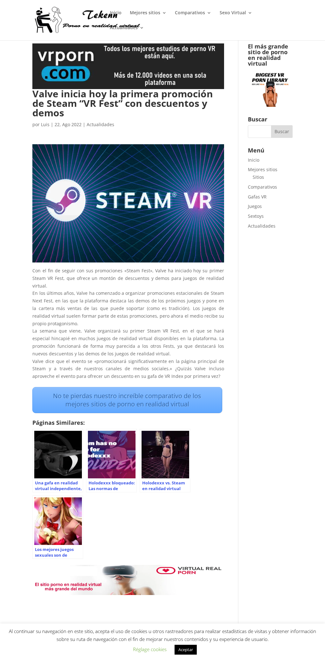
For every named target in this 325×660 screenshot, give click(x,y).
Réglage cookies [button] (150, 649)
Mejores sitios (145, 13)
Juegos (255, 206)
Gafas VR (257, 197)
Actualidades (124, 27)
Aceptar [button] (185, 649)
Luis (45, 124)
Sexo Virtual (233, 13)
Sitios (258, 177)
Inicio (116, 13)
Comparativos (190, 13)
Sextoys (256, 216)
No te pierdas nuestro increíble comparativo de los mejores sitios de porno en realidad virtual (127, 399)
